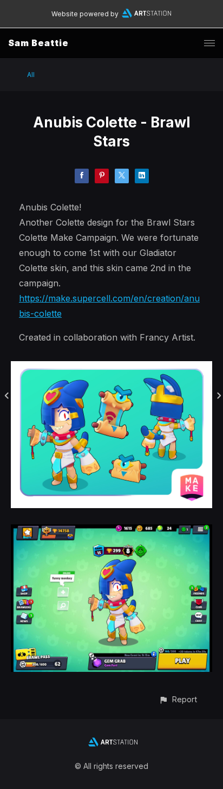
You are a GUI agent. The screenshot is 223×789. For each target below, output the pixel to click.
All (31, 74)
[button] (177, 699)
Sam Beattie (38, 42)
